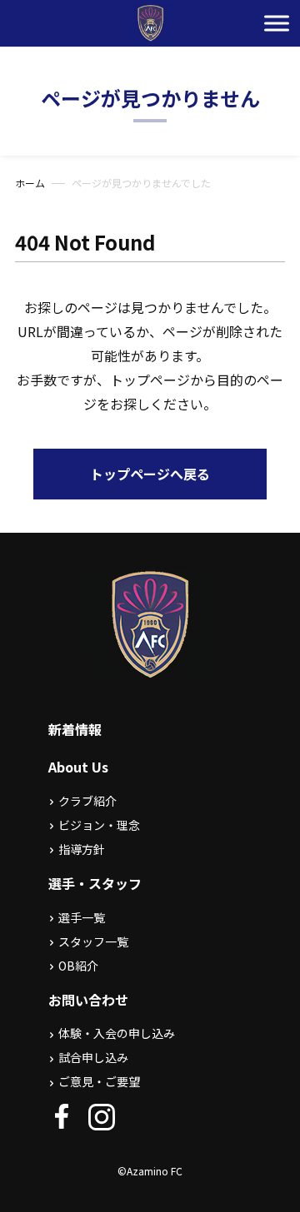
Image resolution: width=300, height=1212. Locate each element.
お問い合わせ (88, 1000)
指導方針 (81, 849)
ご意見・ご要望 (99, 1081)
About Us (78, 767)
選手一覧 (81, 917)
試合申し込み (93, 1057)
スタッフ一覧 (93, 941)
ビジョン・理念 (99, 825)
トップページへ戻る (150, 474)
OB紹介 (78, 965)
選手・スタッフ (95, 883)
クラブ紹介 (87, 800)
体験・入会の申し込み (116, 1033)
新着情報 (75, 729)
